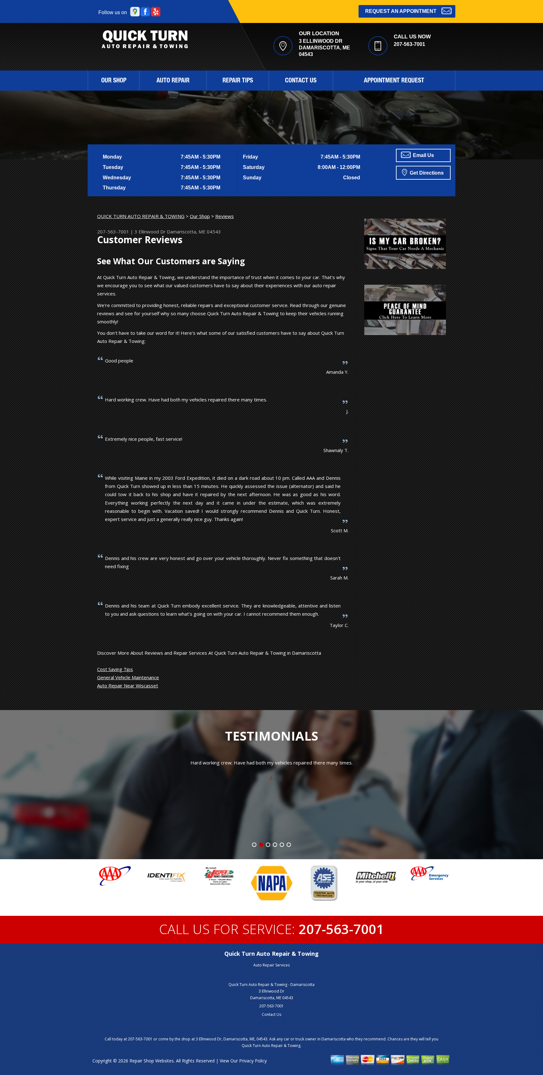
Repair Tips (237, 81)
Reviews (224, 216)
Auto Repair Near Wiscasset (127, 685)
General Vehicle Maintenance (128, 677)
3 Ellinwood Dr (150, 231)
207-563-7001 (409, 44)
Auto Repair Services (271, 965)
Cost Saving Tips (115, 669)
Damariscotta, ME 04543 (194, 231)
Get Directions (426, 173)
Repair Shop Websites (151, 1061)
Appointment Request (394, 81)
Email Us (423, 155)
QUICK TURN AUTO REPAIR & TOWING (140, 216)
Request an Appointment (400, 11)
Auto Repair (172, 81)
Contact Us (300, 81)
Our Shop (113, 81)
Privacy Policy (253, 1061)
